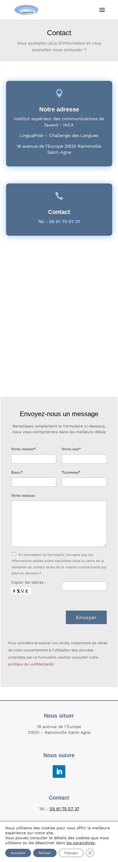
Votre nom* (71, 449)
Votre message (23, 495)
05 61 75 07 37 (64, 808)
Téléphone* (71, 472)
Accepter (18, 853)
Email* (17, 472)
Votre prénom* (23, 449)
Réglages (71, 853)
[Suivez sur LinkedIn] (59, 771)
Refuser (45, 853)
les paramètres (80, 843)
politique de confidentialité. (31, 664)
